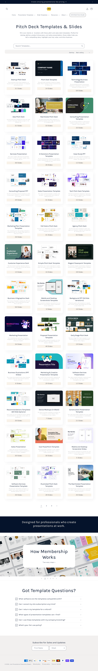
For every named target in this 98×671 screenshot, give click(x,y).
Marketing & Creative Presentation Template (49, 373)
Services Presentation (18, 154)
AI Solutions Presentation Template (49, 155)
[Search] (82, 46)
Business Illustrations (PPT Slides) (18, 373)
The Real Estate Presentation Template (79, 485)
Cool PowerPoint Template (49, 447)
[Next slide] (56, 578)
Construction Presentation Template (79, 411)
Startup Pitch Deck (18, 80)
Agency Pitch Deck (79, 226)
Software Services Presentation (79, 373)
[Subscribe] (64, 648)
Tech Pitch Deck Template (79, 191)
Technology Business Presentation (79, 81)
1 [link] (41, 506)
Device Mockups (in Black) (49, 410)
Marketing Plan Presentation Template (18, 227)
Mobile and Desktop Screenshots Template (49, 299)
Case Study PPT (79, 154)
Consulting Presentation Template (79, 118)
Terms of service (56, 664)
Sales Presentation (18, 447)
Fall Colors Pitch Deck (49, 226)
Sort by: (71, 53)
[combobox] (49, 46)
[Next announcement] (92, 2)
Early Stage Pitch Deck (79, 335)
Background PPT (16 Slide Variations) (79, 299)
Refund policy (36, 664)
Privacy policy (46, 664)
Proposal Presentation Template (49, 336)
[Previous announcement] (5, 2)
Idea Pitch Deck (18, 117)
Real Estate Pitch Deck (49, 117)
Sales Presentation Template (49, 191)
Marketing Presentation (18, 335)
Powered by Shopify (25, 664)
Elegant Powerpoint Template (79, 263)
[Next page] (57, 506)
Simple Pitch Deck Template (49, 263)
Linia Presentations (15, 664)
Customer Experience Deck (18, 263)
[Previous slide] (41, 578)
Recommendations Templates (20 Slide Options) (18, 411)
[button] (7, 9)
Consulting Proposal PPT (18, 191)
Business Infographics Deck (18, 298)
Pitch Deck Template (49, 80)
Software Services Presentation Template (18, 485)
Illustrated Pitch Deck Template (49, 485)
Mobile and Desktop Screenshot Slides (79, 448)
